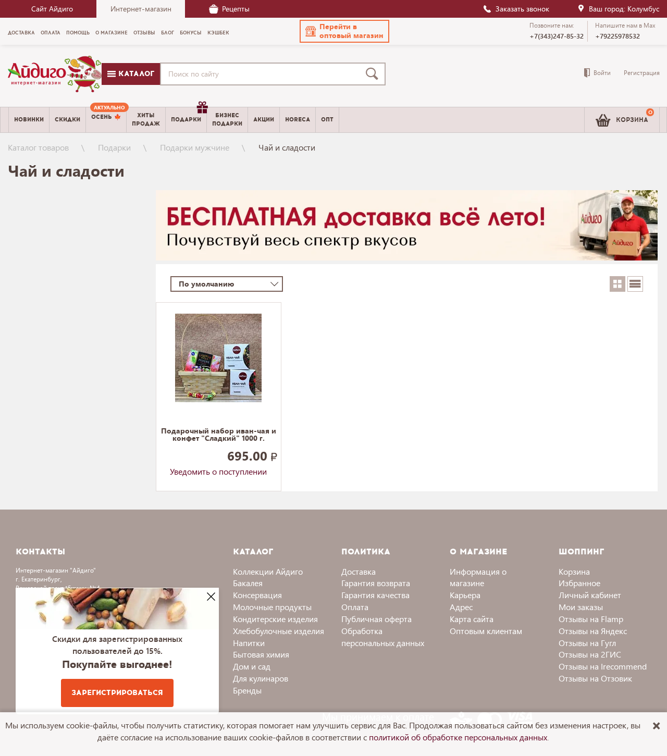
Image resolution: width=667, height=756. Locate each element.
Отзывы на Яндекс (593, 630)
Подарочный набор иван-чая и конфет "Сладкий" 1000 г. (218, 435)
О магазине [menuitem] (111, 32)
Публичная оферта (376, 618)
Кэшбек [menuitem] (218, 32)
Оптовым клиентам (486, 630)
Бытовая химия (261, 654)
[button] (344, 31)
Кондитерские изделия (275, 618)
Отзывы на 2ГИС (590, 654)
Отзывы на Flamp (591, 618)
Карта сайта (471, 618)
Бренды (247, 690)
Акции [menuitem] (263, 119)
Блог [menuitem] (167, 32)
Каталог (135, 73)
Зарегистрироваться (117, 692)
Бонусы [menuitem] (191, 32)
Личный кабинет (590, 594)
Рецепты (236, 9)
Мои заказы (581, 606)
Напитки (249, 642)
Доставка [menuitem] (21, 32)
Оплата (354, 606)
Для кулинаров (260, 678)
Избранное (579, 582)
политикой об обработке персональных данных (458, 737)
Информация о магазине (478, 577)
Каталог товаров (38, 147)
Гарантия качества (375, 594)
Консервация (257, 594)
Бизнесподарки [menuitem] (227, 119)
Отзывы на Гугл (587, 642)
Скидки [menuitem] (67, 119)
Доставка (358, 571)
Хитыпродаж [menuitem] (146, 119)
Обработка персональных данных (382, 636)
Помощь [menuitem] (78, 32)
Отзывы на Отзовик (595, 678)
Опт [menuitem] (327, 119)
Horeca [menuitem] (297, 119)
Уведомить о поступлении (218, 471)
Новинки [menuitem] (29, 119)
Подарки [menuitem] (186, 119)
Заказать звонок (522, 9)
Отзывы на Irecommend (603, 666)
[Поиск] (374, 74)
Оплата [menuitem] (50, 32)
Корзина (574, 571)
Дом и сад (251, 666)
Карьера (465, 594)
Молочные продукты (272, 606)
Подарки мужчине (194, 147)
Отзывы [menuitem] (144, 32)
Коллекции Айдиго (268, 571)
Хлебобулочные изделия (278, 630)
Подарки (114, 147)
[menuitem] (106, 119)
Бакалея (248, 582)
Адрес (461, 606)
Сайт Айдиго (52, 9)
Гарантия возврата (375, 582)
